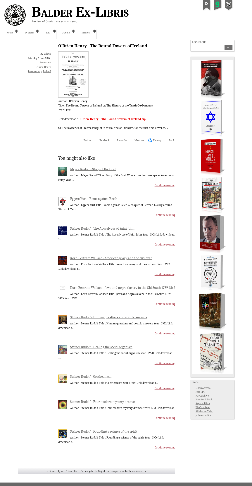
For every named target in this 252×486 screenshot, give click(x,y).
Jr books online (203, 415)
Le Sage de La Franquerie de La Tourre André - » (120, 471)
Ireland (47, 71)
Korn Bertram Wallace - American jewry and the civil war (111, 258)
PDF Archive (202, 395)
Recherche (199, 42)
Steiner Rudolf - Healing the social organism (101, 347)
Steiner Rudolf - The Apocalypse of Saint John (102, 228)
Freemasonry (35, 71)
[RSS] (207, 10)
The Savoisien (203, 407)
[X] (229, 10)
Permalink (45, 62)
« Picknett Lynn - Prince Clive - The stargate (70, 471)
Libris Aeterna (203, 388)
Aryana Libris (203, 403)
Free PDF (200, 391)
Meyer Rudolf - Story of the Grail (93, 169)
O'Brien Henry (43, 67)
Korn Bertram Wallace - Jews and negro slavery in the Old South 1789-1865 (122, 288)
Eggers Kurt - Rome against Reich (93, 199)
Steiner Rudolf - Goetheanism (90, 377)
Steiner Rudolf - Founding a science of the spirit (103, 431)
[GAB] (218, 10)
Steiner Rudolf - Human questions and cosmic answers (108, 317)
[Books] (212, 373)
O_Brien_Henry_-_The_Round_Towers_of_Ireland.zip (112, 119)
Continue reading (165, 185)
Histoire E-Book (204, 399)
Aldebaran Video (204, 411)
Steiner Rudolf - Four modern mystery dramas (102, 402)
